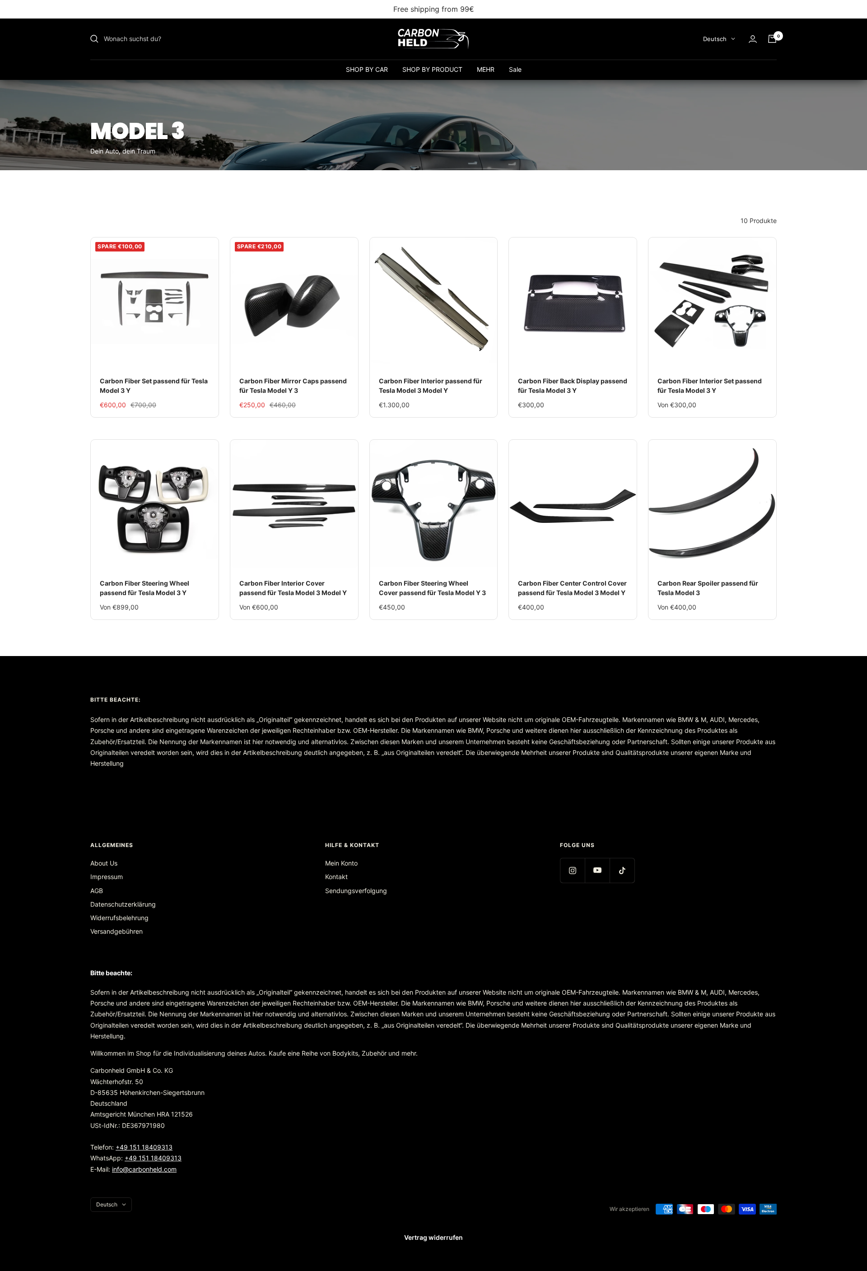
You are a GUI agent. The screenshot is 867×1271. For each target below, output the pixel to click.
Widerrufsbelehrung (119, 918)
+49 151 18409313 (144, 1147)
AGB (96, 890)
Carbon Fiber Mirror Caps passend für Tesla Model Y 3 (293, 385)
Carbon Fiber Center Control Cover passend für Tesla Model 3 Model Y (572, 587)
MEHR (485, 69)
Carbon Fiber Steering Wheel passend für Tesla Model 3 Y (144, 587)
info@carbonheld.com (144, 1169)
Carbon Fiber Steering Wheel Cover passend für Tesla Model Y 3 (432, 587)
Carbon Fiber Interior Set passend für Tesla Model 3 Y (709, 385)
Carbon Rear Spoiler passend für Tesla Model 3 (707, 587)
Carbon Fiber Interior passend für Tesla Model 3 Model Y (430, 385)
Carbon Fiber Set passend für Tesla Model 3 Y (154, 385)
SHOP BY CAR (367, 69)
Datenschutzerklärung (123, 904)
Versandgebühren (116, 931)
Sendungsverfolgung (356, 890)
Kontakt (336, 876)
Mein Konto (341, 863)
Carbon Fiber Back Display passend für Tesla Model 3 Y (572, 385)
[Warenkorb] (772, 39)
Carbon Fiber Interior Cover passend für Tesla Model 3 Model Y (293, 587)
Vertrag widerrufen (433, 1237)
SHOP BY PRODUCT (432, 69)
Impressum (106, 876)
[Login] (753, 39)
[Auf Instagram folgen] (572, 870)
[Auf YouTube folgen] (597, 870)
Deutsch (715, 38)
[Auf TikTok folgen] (622, 870)
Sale (515, 69)
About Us (103, 863)
